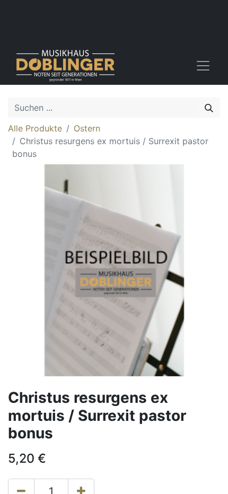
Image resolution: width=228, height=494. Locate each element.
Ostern (87, 128)
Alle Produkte (35, 128)
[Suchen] (209, 108)
